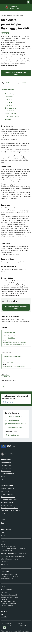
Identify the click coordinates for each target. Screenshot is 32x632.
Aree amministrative (7, 463)
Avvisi (2, 523)
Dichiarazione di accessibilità (9, 595)
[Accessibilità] (4, 627)
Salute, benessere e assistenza (9, 508)
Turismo (3, 513)
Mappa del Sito (23, 625)
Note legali (4, 592)
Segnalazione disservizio (8, 601)
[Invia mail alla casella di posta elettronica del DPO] (11, 574)
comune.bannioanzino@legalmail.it (16, 344)
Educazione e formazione (8, 497)
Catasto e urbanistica (7, 494)
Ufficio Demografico (9, 332)
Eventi (3, 535)
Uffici (2, 479)
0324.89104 (11, 338)
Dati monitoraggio (6, 623)
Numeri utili (4, 564)
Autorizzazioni (14, 14)
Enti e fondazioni (5, 468)
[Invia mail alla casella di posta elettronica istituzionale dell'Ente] (16, 553)
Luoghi (3, 532)
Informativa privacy (6, 589)
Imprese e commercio (7, 502)
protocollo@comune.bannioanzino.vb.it (14, 366)
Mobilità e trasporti (6, 505)
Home (2, 14)
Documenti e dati (6, 465)
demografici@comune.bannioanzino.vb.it (14, 342)
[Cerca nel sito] (26, 7)
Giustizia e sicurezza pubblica (9, 500)
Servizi (7, 14)
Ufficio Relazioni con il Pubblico (12, 356)
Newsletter (4, 617)
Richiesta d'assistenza (7, 606)
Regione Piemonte (6, 2)
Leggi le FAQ (4, 599)
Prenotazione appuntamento (9, 603)
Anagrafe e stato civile (7, 489)
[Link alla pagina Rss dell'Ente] (2, 614)
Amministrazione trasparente (9, 597)
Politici (3, 476)
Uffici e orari (4, 562)
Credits (10, 625)
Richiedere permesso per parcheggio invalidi (16, 73)
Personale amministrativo (8, 474)
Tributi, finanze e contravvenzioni (10, 511)
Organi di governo (6, 471)
